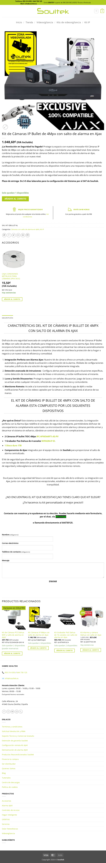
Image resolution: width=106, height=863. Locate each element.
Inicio (19, 22)
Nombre (10, 534)
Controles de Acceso (10, 810)
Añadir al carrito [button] (12, 299)
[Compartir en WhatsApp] (4, 235)
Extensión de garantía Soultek (15, 740)
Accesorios (6, 801)
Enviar (53, 581)
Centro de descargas (11, 782)
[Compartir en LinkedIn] (27, 235)
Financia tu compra (10, 759)
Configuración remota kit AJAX (15, 745)
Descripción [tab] (7, 318)
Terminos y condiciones (12, 726)
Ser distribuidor (9, 764)
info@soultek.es (11, 678)
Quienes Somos (8, 768)
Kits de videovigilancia (69, 22)
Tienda (29, 22)
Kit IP (87, 22)
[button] (96, 11)
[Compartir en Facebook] (9, 235)
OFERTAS (6, 819)
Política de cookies (10, 787)
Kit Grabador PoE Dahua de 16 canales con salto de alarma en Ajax (65, 634)
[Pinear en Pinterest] (23, 235)
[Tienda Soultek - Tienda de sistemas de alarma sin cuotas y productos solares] (53, 11)
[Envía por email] (18, 235)
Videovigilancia (45, 22)
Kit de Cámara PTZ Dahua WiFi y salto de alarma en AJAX (13, 634)
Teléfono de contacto (16, 552)
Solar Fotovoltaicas (10, 829)
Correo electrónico (10, 543)
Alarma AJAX (7, 805)
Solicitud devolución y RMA (13, 731)
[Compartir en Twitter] (14, 235)
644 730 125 (37, 1)
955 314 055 (27, 1)
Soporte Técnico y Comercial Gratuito (18, 736)
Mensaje (5, 560)
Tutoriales (6, 778)
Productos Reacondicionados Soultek (18, 754)
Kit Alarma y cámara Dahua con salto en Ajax (90, 633)
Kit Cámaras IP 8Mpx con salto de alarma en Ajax (39, 633)
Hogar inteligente (9, 815)
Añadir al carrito (15, 198)
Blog (4, 773)
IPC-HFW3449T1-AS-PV (47, 436)
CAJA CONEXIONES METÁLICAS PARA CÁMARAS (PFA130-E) (11, 276)
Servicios (6, 824)
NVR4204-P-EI (48, 441)
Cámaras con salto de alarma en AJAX (25, 229)
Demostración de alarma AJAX (15, 750)
